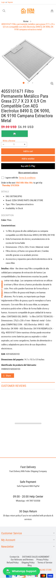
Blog (30, 565)
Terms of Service (44, 562)
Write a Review (9, 140)
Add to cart (28, 151)
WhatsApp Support (24, 571)
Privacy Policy (42, 559)
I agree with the (11, 177)
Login (3, 2)
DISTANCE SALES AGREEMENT (35, 556)
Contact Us (14, 556)
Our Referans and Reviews (22, 559)
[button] (4, 11)
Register (9, 2)
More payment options (28, 172)
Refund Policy (13, 562)
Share (8, 375)
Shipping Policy (28, 562)
